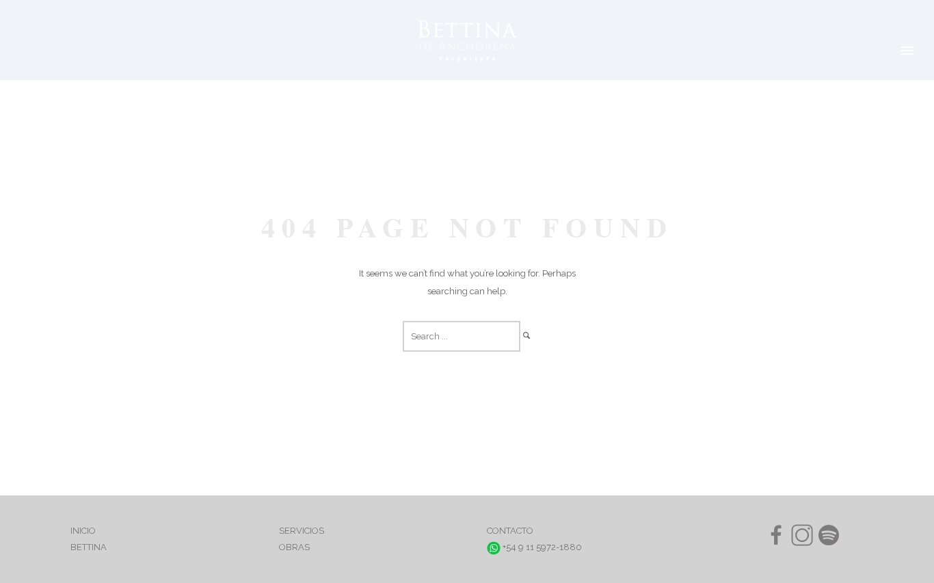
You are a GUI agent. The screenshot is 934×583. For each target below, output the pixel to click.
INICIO (83, 531)
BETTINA (88, 547)
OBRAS (294, 547)
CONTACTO (510, 531)
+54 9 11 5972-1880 (541, 547)
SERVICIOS (301, 531)
